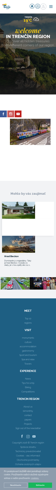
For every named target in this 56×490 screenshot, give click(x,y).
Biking (28, 387)
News (28, 378)
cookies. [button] (35, 478)
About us (28, 406)
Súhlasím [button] (40, 485)
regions (28, 323)
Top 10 (28, 318)
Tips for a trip (28, 383)
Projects (28, 424)
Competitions (28, 391)
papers (28, 419)
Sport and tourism (28, 355)
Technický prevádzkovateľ (28, 451)
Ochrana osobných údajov (28, 464)
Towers (28, 363)
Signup (32, 6)
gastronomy (28, 351)
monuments (28, 338)
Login (37, 6)
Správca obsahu (28, 447)
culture (28, 342)
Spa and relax (28, 359)
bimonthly (28, 411)
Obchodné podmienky (28, 460)
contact (28, 415)
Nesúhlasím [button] (15, 485)
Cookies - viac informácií (28, 455)
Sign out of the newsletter (28, 428)
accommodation (28, 346)
